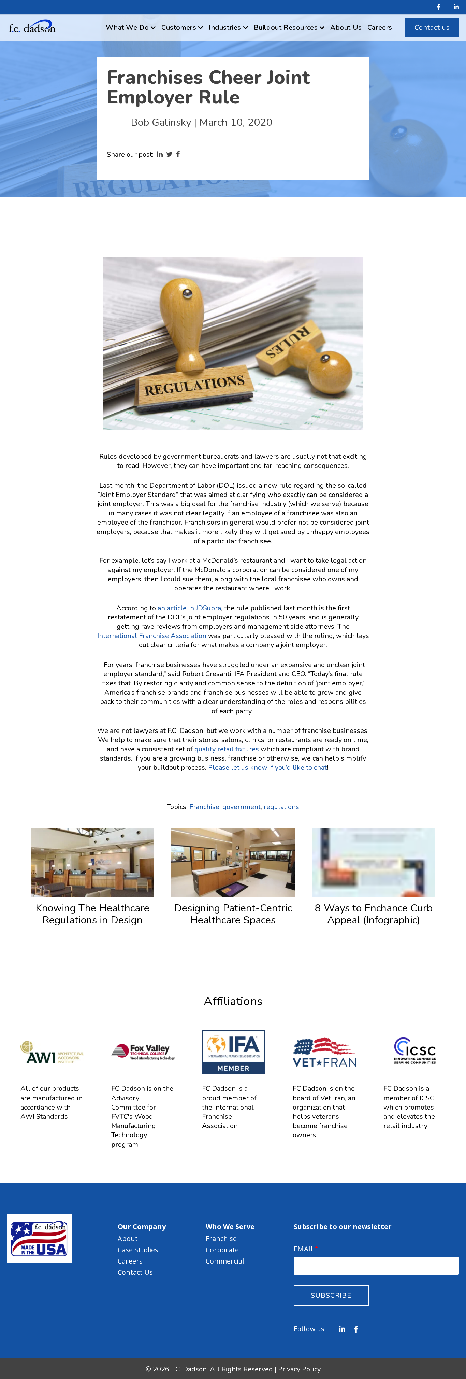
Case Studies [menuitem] (138, 1249)
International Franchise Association (151, 635)
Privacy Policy (299, 1369)
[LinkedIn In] (453, 7)
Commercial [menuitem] (225, 1261)
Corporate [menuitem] (222, 1249)
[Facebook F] (439, 7)
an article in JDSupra (189, 608)
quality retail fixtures (226, 749)
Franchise (204, 806)
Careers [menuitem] (379, 27)
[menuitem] (432, 27)
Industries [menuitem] (225, 27)
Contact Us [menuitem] (135, 1272)
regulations (281, 806)
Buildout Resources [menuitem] (286, 27)
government (241, 806)
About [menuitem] (128, 1238)
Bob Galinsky (161, 123)
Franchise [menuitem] (221, 1238)
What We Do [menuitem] (127, 27)
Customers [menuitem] (178, 27)
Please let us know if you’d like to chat (267, 767)
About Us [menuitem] (346, 27)
